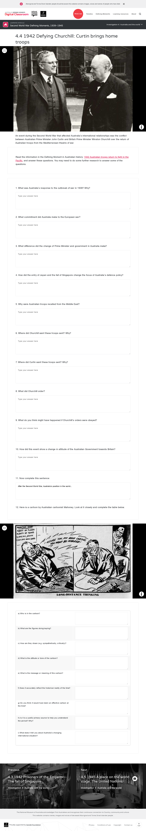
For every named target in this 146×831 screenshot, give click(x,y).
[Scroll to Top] (139, 824)
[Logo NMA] (34, 14)
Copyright (117, 825)
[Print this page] (134, 778)
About (133, 14)
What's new (78, 14)
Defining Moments (103, 14)
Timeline (89, 14)
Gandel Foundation (33, 825)
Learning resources (121, 14)
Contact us (128, 825)
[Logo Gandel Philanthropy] (43, 14)
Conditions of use (104, 825)
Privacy (91, 825)
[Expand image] (4, 50)
